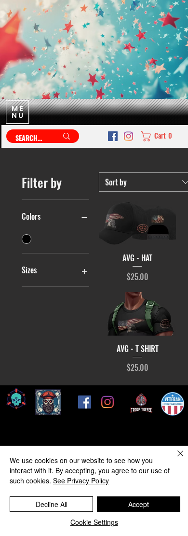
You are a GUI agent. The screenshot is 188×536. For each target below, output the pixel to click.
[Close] (174, 459)
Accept (138, 504)
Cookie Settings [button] (94, 522)
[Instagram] (128, 136)
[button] (159, 136)
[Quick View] (137, 223)
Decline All (51, 504)
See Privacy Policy (81, 480)
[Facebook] (113, 136)
